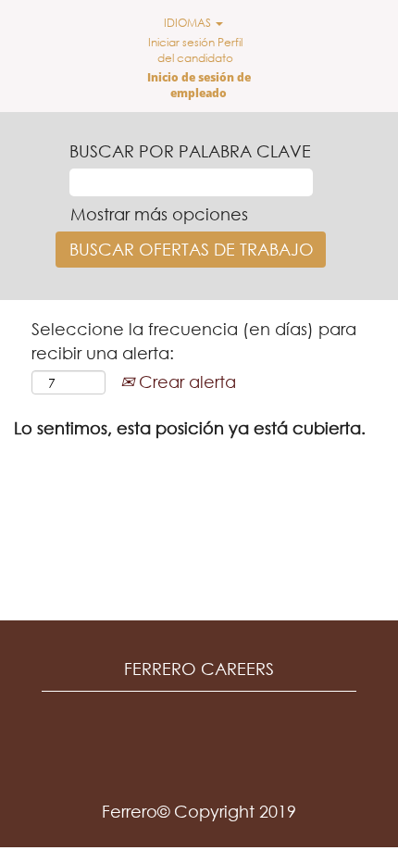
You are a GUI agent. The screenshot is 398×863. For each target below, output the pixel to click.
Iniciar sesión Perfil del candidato (195, 50)
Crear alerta (185, 381)
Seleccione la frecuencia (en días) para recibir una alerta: (193, 341)
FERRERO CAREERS (199, 668)
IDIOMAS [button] (189, 23)
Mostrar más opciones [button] (159, 214)
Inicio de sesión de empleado (199, 85)
